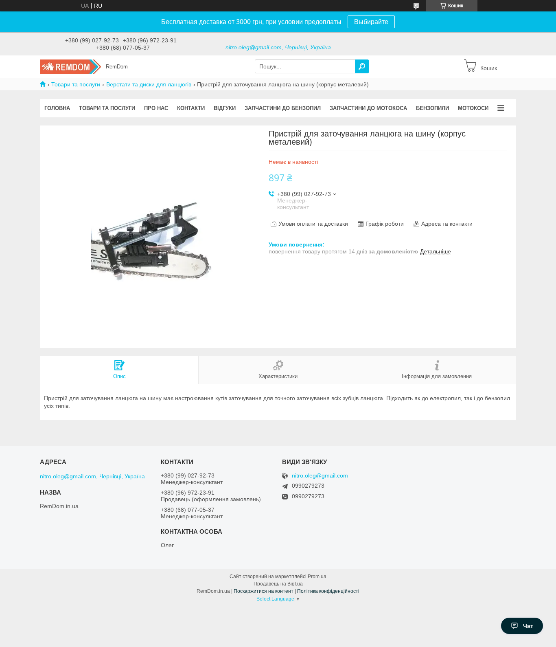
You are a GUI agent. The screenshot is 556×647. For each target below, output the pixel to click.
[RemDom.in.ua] (70, 66)
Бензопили (432, 108)
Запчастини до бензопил (283, 108)
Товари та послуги (75, 84)
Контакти (191, 108)
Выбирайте (371, 21)
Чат (528, 626)
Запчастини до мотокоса (368, 108)
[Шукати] (362, 66)
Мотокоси (473, 108)
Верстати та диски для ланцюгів (148, 84)
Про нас (156, 108)
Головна (57, 108)
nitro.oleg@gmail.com (320, 476)
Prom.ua (317, 576)
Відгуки (225, 108)
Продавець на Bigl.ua (278, 584)
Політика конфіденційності (328, 591)
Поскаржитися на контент (263, 591)
